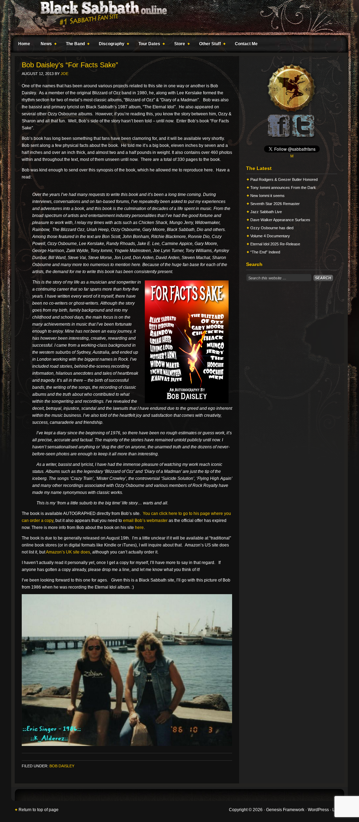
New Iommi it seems (267, 195)
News (44, 44)
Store (178, 44)
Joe (64, 74)
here (139, 527)
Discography (109, 44)
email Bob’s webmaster (145, 520)
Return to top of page (39, 809)
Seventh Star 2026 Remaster (275, 204)
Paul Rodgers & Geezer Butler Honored (284, 179)
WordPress (318, 809)
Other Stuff (208, 44)
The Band (73, 44)
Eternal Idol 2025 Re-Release (275, 244)
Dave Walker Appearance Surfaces (280, 220)
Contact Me (246, 43)
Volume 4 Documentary (270, 236)
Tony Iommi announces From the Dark (283, 187)
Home (24, 43)
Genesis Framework (285, 809)
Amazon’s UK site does (68, 552)
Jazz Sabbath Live (266, 212)
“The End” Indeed (265, 252)
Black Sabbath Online (176, 17)
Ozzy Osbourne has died (271, 228)
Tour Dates (147, 44)
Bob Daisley (61, 766)
